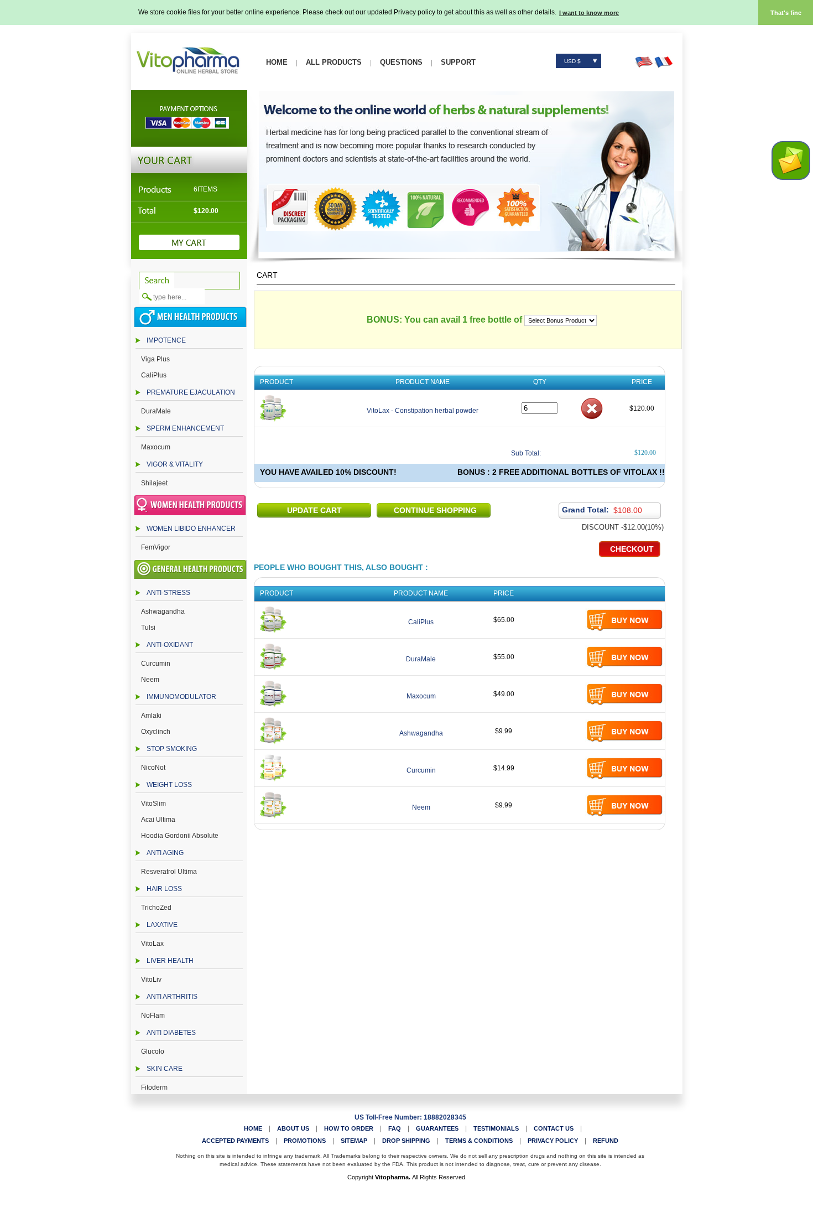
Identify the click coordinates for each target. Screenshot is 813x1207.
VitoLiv (151, 979)
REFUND (605, 1140)
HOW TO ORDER (348, 1128)
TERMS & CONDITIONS (479, 1140)
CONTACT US (554, 1128)
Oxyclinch (155, 731)
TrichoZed (156, 907)
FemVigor (155, 547)
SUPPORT (458, 62)
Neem (150, 679)
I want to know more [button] (589, 12)
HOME (277, 62)
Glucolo (152, 1051)
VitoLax (152, 943)
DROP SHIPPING (406, 1140)
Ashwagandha (163, 611)
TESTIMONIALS (496, 1128)
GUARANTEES (437, 1128)
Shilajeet (154, 483)
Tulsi (148, 627)
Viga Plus (155, 359)
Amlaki (151, 715)
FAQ (394, 1128)
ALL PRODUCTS (334, 62)
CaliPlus (153, 375)
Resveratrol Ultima (169, 872)
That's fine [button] (785, 12)
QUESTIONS (401, 62)
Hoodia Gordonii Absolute (179, 836)
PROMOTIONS (305, 1140)
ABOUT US (293, 1128)
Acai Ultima (158, 819)
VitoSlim (153, 803)
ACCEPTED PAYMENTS (235, 1140)
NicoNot (153, 767)
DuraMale (156, 411)
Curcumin (155, 663)
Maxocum (155, 447)
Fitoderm (154, 1087)
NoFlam (153, 1015)
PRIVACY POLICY (553, 1140)
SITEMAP (354, 1140)
